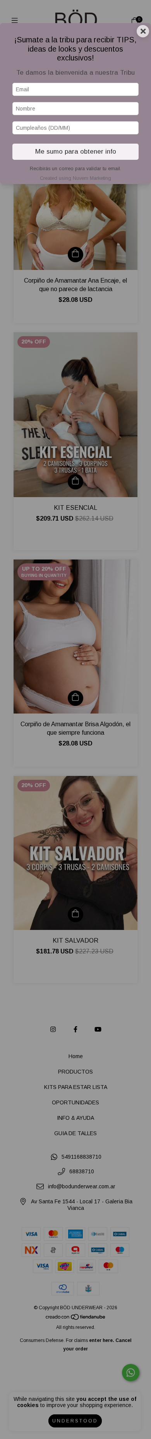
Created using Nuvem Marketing (75, 178)
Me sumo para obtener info (75, 151)
